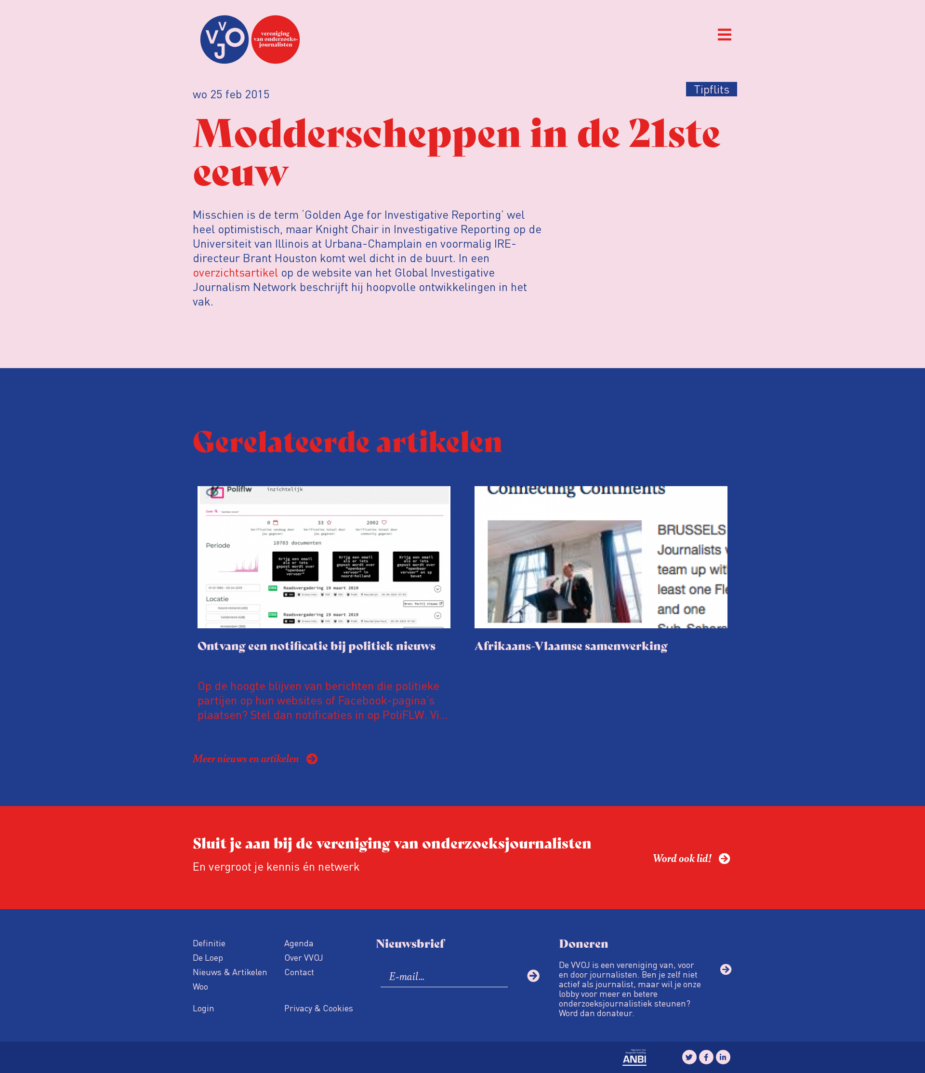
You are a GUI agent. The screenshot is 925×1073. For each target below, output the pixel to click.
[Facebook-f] (706, 1057)
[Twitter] (689, 1057)
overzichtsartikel (235, 272)
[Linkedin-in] (723, 1057)
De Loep (208, 957)
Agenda (299, 942)
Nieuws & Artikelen (230, 971)
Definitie (209, 942)
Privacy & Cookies (318, 1007)
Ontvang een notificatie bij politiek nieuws (317, 644)
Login (203, 1007)
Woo (200, 986)
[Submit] (533, 975)
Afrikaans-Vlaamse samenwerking (571, 644)
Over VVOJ (303, 957)
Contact (299, 971)
